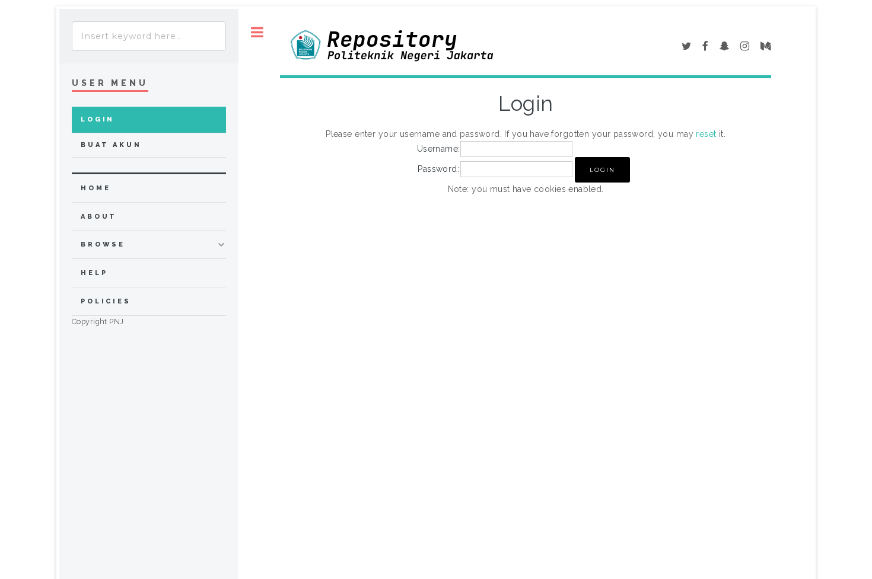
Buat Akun (111, 145)
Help (94, 273)
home (95, 188)
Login (97, 119)
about (99, 216)
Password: (438, 169)
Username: (438, 148)
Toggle (257, 32)
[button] (602, 170)
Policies (106, 301)
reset (706, 134)
